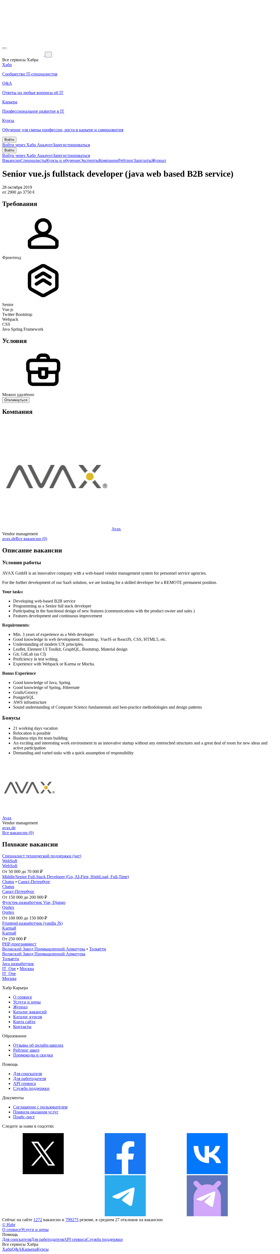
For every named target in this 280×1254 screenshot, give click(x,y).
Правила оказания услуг (36, 1112)
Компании (108, 160)
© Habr (8, 1224)
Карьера (29, 1249)
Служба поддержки (31, 1088)
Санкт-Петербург (34, 881)
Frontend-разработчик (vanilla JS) (32, 923)
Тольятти (97, 949)
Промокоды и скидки (33, 1055)
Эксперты (89, 160)
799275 (71, 1219)
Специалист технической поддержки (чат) (41, 856)
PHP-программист (19, 944)
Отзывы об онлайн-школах (38, 1045)
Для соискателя (27, 1073)
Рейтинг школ (26, 1050)
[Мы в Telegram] (125, 1214)
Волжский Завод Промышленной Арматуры (43, 949)
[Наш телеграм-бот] (207, 1214)
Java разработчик (18, 963)
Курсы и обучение (63, 160)
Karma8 (9, 928)
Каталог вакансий (30, 1011)
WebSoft (9, 861)
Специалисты (33, 160)
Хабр (7, 1249)
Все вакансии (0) (31, 538)
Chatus (8, 881)
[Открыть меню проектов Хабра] (4, 48)
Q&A (17, 1249)
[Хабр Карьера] (23, 54)
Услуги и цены (27, 1002)
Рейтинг (126, 160)
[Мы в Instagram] (43, 1214)
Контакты (22, 1026)
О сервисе (22, 997)
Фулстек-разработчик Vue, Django (33, 902)
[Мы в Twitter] (43, 1172)
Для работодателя (29, 1078)
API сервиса (24, 1083)
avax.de (9, 538)
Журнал (158, 160)
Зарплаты (142, 160)
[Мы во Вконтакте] (207, 1172)
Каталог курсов (27, 1016)
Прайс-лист (24, 1117)
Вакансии (11, 160)
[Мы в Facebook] (125, 1172)
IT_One (9, 968)
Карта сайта (24, 1021)
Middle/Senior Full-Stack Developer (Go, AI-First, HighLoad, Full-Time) (65, 876)
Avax (116, 528)
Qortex (8, 907)
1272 (37, 1219)
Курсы (43, 1249)
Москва (27, 968)
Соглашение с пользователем (40, 1107)
